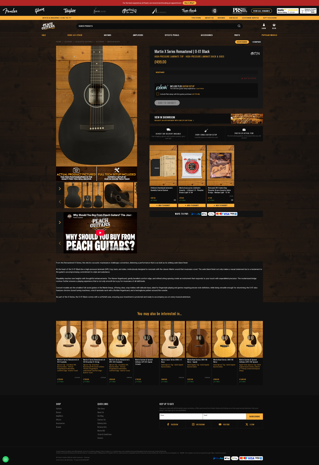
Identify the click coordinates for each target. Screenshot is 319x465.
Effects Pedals (172, 35)
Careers (100, 438)
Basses (58, 412)
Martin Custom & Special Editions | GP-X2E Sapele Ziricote (144, 361)
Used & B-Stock (75, 35)
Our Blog (100, 416)
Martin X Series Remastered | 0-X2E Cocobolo (68, 365)
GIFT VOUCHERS (270, 18)
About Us (100, 412)
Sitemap (87, 457)
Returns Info (102, 427)
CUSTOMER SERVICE (250, 18)
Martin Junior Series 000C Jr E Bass (172, 363)
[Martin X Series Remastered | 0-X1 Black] (96, 106)
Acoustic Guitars (84, 42)
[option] (73, 195)
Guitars (107, 35)
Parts (237, 35)
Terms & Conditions (104, 434)
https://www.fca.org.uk (218, 453)
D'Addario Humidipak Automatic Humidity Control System (162, 189)
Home (58, 42)
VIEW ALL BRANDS (261, 10)
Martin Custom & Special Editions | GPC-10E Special (250, 365)
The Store (101, 408)
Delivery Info (102, 423)
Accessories (207, 35)
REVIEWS (221, 18)
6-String (100, 42)
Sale (44, 35)
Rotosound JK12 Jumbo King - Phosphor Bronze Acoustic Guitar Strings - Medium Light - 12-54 (219, 190)
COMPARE (257, 42)
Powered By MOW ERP (81, 460)
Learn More (200, 88)
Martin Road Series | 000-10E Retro (224, 363)
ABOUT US (209, 18)
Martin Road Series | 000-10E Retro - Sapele (198, 363)
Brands (58, 427)
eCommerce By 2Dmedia (64, 460)
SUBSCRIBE (254, 416)
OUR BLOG (233, 18)
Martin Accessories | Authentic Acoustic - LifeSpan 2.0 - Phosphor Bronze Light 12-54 (191, 190)
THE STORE (196, 18)
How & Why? (189, 3)
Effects (58, 419)
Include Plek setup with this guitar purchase (180, 94)
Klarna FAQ (101, 430)
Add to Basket (164, 205)
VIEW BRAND (242, 42)
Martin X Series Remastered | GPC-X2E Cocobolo (119, 365)
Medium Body (113, 42)
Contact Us (101, 419)
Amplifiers (138, 35)
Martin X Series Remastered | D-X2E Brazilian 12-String (94, 366)
